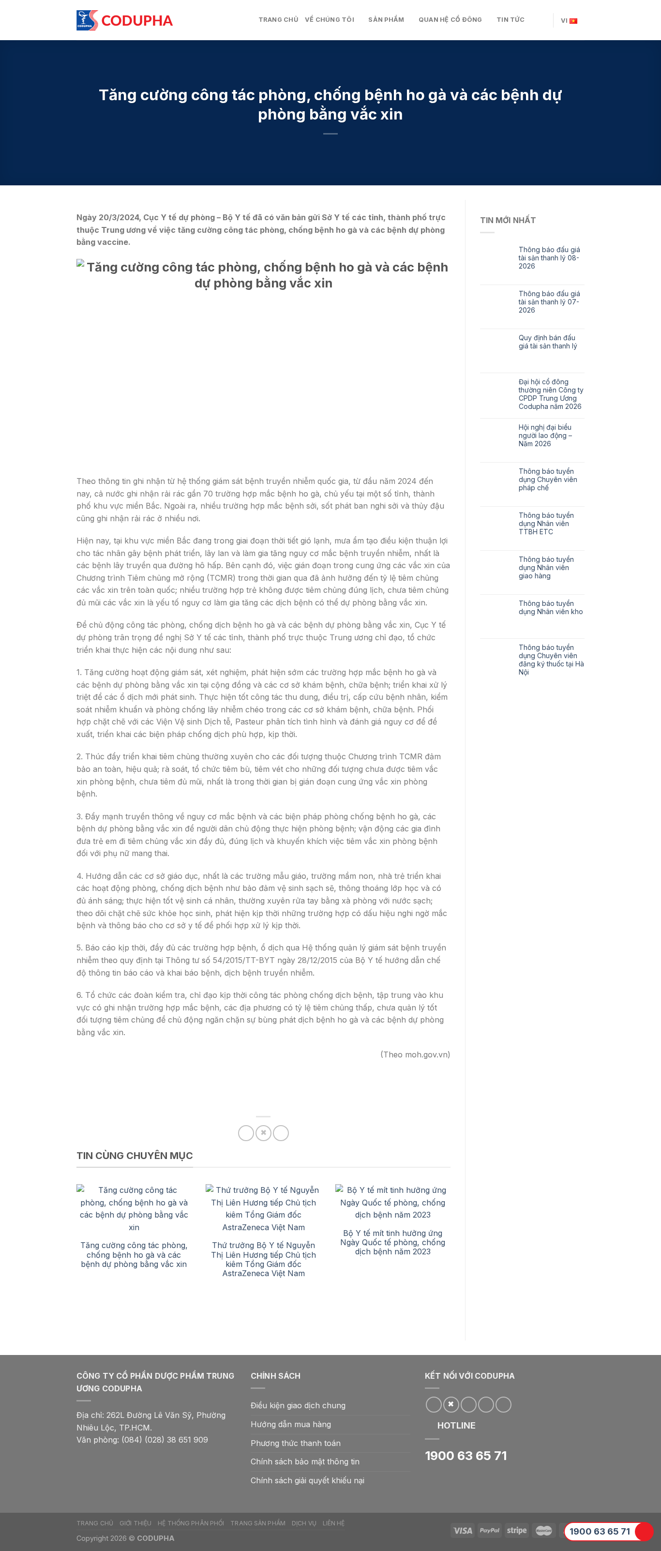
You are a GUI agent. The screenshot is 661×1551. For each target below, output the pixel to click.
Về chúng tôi (329, 19)
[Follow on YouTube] (503, 1405)
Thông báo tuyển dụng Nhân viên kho (551, 608)
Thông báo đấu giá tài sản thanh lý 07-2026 (549, 302)
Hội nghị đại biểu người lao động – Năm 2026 (545, 435)
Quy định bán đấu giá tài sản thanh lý (548, 342)
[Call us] (486, 1405)
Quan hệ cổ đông (450, 19)
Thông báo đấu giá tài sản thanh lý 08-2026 (549, 258)
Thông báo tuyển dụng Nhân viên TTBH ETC (546, 524)
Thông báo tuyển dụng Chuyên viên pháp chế (548, 479)
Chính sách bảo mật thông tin (305, 1461)
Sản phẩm (386, 19)
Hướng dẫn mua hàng (291, 1424)
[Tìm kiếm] (542, 20)
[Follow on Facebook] (434, 1405)
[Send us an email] (469, 1405)
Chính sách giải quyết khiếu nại (307, 1480)
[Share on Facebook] (246, 1133)
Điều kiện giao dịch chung (298, 1405)
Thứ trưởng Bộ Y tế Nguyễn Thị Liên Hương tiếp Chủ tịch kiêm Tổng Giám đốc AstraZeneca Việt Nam (263, 1259)
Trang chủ (278, 19)
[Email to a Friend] (281, 1133)
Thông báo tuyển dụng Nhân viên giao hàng (546, 568)
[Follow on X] (451, 1405)
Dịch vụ (304, 1523)
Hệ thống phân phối (191, 1523)
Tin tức (510, 19)
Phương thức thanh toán (296, 1443)
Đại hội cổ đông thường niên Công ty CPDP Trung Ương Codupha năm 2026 (551, 394)
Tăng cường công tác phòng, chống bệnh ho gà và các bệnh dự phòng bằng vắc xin (134, 1254)
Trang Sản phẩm (257, 1523)
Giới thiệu (135, 1523)
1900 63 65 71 (600, 1531)
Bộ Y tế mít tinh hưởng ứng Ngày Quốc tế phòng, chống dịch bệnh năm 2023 (392, 1242)
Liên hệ (334, 1523)
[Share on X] (263, 1133)
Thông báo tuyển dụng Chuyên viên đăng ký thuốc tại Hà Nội (551, 660)
